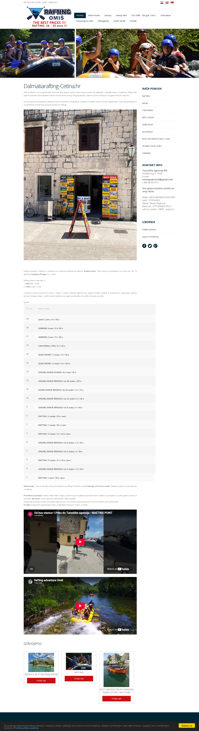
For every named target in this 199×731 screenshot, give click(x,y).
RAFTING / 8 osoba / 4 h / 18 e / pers (54, 460)
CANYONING (147, 110)
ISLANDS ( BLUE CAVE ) (152, 146)
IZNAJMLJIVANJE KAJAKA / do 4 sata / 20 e (57, 372)
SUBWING (146, 153)
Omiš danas (166, 15)
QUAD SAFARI (119, 21)
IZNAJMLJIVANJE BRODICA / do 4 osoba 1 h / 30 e (60, 452)
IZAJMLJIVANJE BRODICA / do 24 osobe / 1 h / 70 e (60, 390)
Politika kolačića (149, 229)
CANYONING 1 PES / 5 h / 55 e (51, 346)
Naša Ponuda (94, 15)
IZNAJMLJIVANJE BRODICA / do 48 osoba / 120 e (59, 381)
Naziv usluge (43, 309)
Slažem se (187, 725)
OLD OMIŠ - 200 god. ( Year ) (143, 15)
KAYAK (145, 103)
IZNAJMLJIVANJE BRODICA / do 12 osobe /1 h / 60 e (61, 399)
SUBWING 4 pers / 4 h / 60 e (50, 328)
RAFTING (79, 672)
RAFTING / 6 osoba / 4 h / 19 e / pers (54, 434)
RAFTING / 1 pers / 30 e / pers (51, 478)
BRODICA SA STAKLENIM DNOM (41, 674)
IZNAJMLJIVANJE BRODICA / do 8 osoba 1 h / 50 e (60, 408)
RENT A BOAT (148, 117)
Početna (80, 15)
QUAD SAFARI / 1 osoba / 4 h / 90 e (53, 355)
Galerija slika (121, 15)
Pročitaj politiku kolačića (26, 728)
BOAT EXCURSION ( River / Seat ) (156, 139)
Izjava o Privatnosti (150, 236)
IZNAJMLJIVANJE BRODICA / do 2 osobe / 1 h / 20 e (61, 469)
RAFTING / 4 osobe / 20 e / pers (52, 416)
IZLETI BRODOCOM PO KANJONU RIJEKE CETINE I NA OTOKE (117, 691)
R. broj (29, 309)
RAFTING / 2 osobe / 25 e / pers (52, 425)
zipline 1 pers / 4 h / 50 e (48, 320)
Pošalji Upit (41, 680)
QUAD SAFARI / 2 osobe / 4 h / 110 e (54, 364)
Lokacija (107, 15)
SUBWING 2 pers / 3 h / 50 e (50, 337)
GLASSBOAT (147, 131)
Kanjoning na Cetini (84, 21)
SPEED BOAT (147, 124)
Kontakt (133, 21)
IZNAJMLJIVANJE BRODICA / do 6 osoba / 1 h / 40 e (61, 443)
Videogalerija (103, 21)
